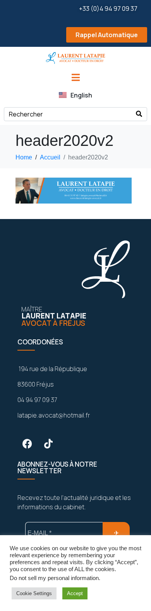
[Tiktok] (48, 443)
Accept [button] (75, 593)
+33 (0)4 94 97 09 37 (108, 8)
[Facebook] (27, 443)
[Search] (139, 114)
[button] (75, 35)
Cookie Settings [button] (34, 593)
